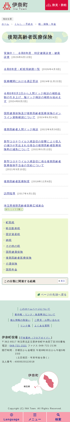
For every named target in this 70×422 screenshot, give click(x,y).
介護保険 (11, 263)
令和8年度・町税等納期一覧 (32, 69)
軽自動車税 (13, 228)
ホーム (5, 24)
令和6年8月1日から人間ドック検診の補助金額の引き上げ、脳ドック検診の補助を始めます (32, 97)
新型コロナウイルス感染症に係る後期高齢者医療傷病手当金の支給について (32, 165)
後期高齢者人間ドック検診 (32, 129)
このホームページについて (35, 309)
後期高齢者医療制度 (28, 181)
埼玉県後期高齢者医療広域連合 (24, 207)
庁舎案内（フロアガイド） (36, 337)
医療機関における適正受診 (33, 81)
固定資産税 (13, 234)
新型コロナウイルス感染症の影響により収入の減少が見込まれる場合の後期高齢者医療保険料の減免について (32, 145)
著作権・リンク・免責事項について (35, 314)
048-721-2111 (18, 345)
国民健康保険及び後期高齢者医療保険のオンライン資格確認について (32, 115)
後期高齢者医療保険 (19, 257)
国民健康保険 (14, 252)
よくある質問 (42, 325)
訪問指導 (20, 193)
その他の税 (13, 246)
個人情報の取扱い (20, 320)
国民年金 (11, 269)
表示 (63, 281)
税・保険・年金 (47, 24)
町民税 (10, 222)
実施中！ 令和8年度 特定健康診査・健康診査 (32, 55)
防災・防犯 (59, 5)
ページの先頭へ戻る (54, 294)
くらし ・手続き (23, 24)
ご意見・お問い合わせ (47, 320)
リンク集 (25, 325)
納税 (9, 240)
